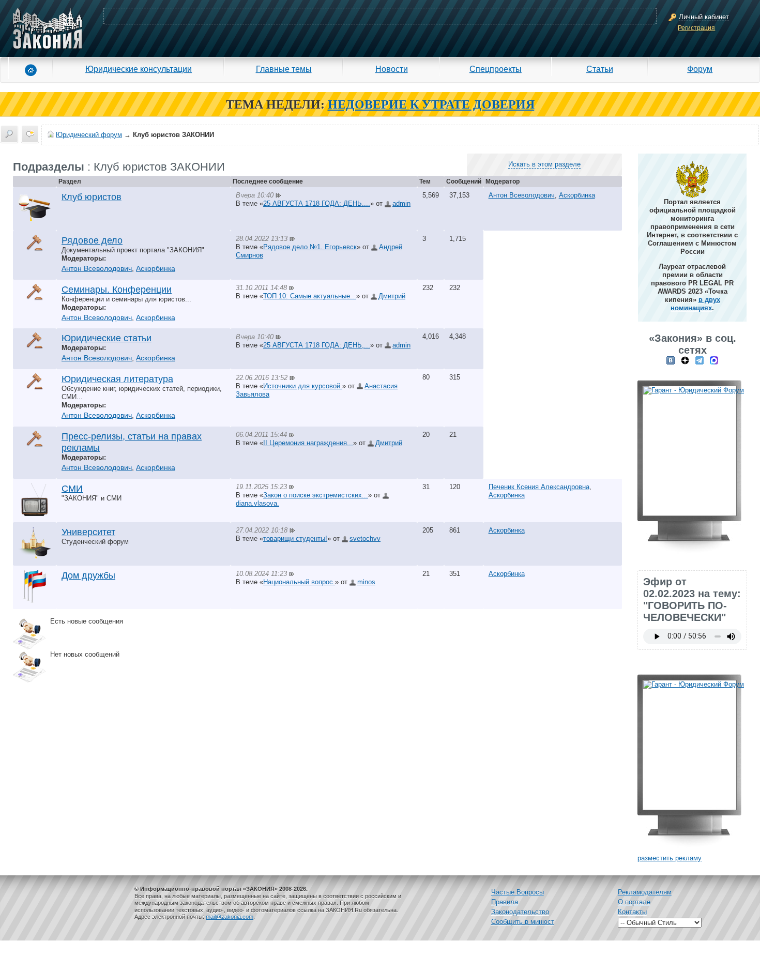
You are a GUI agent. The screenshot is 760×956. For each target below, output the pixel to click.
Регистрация (696, 28)
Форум (699, 68)
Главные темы (284, 68)
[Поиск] (9, 134)
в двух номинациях (695, 304)
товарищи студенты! (295, 538)
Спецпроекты (495, 68)
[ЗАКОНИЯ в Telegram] (699, 360)
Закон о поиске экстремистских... (315, 495)
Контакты (632, 912)
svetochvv (365, 538)
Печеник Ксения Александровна (539, 487)
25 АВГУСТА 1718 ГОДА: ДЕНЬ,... (316, 203)
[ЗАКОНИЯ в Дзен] (685, 360)
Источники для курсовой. (302, 386)
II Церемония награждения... (308, 443)
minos (366, 582)
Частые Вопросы (517, 892)
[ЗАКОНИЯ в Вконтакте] (670, 360)
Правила (504, 902)
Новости (391, 68)
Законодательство (520, 912)
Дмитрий (391, 296)
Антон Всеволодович (522, 195)
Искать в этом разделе (544, 164)
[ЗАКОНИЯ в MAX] (714, 360)
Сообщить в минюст (522, 921)
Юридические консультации (138, 68)
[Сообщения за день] (30, 134)
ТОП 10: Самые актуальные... (309, 296)
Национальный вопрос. (299, 582)
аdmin (401, 203)
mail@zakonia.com (229, 917)
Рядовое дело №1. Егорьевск (310, 247)
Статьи (599, 68)
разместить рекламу (669, 858)
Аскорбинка (577, 195)
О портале (634, 902)
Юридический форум (89, 135)
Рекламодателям (645, 892)
